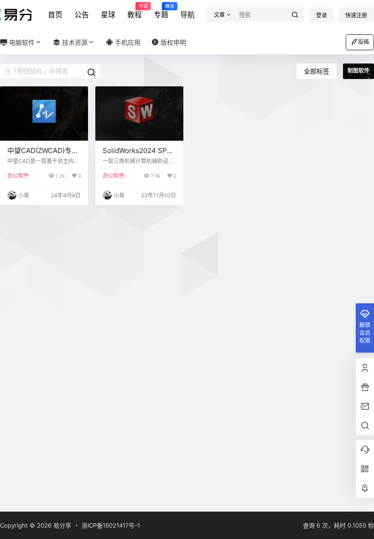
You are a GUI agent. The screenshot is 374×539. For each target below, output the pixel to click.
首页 (55, 14)
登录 (321, 15)
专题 (161, 11)
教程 (134, 11)
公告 (81, 14)
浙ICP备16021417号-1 (111, 525)
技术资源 (74, 42)
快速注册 (356, 15)
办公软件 (18, 175)
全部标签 (316, 71)
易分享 (61, 525)
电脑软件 (21, 42)
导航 (187, 14)
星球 (108, 14)
